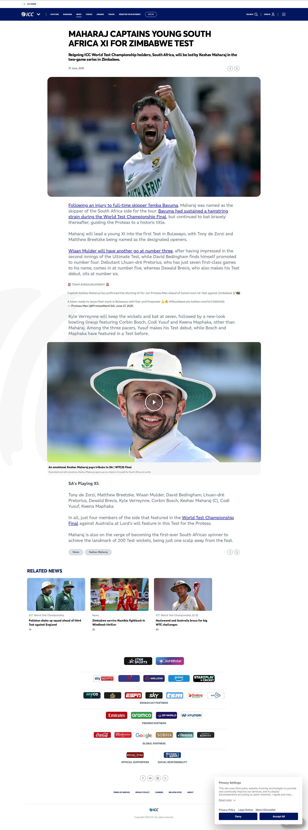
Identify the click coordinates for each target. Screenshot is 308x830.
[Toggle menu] (284, 14)
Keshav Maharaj (98, 552)
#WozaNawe (177, 301)
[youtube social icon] (150, 778)
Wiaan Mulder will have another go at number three (120, 250)
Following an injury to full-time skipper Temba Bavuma (123, 205)
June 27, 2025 (124, 306)
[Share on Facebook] (230, 68)
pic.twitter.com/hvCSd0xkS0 (205, 301)
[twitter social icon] (165, 778)
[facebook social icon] (143, 778)
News (76, 552)
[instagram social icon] (158, 778)
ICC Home (31, 4)
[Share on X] (237, 68)
